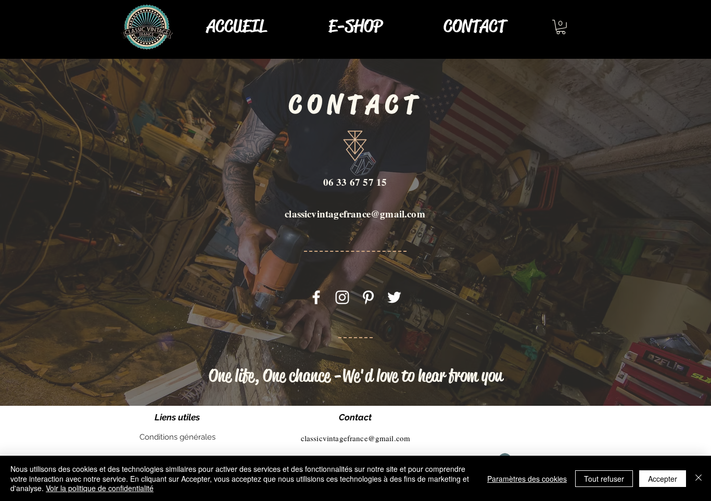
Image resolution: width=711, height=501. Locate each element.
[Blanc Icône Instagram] (342, 297)
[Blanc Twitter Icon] (394, 297)
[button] (560, 27)
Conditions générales (177, 437)
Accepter (662, 478)
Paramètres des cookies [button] (527, 478)
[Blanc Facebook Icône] (316, 297)
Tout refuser (604, 478)
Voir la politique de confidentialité (100, 488)
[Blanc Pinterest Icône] (368, 297)
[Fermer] (698, 478)
